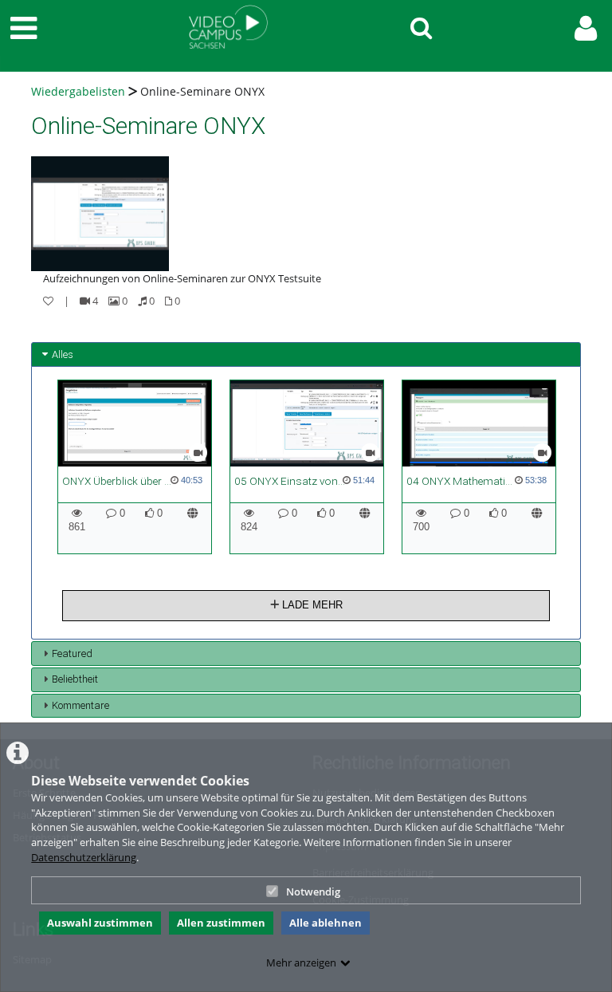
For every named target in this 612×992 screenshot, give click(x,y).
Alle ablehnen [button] (325, 922)
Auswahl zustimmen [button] (100, 922)
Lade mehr (311, 605)
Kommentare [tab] (80, 705)
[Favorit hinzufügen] (48, 300)
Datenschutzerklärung (83, 857)
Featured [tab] (72, 653)
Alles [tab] (62, 354)
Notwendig (313, 891)
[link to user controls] (586, 28)
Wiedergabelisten (78, 91)
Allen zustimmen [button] (221, 922)
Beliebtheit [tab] (75, 679)
